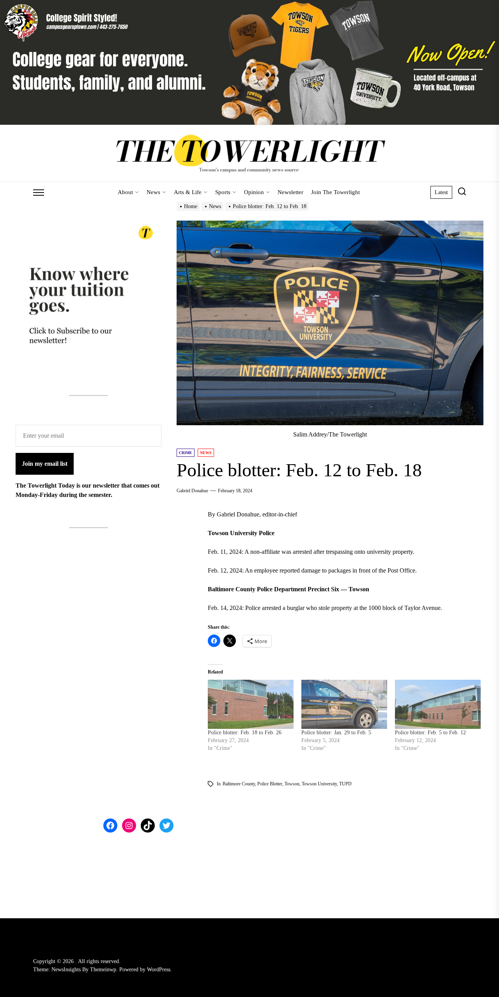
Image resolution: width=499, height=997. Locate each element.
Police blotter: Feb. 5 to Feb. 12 (430, 732)
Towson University (319, 784)
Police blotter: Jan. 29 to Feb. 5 (336, 732)
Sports (222, 192)
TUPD (345, 784)
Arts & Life (188, 192)
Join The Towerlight (335, 192)
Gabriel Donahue (192, 490)
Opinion (254, 192)
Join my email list (44, 463)
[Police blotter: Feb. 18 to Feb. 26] (251, 704)
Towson (292, 784)
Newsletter (290, 192)
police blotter (269, 784)
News (153, 192)
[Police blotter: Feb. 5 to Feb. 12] (438, 704)
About (125, 192)
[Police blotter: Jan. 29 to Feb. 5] (344, 704)
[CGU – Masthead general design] (249, 4)
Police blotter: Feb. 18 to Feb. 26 (244, 732)
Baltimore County (239, 784)
